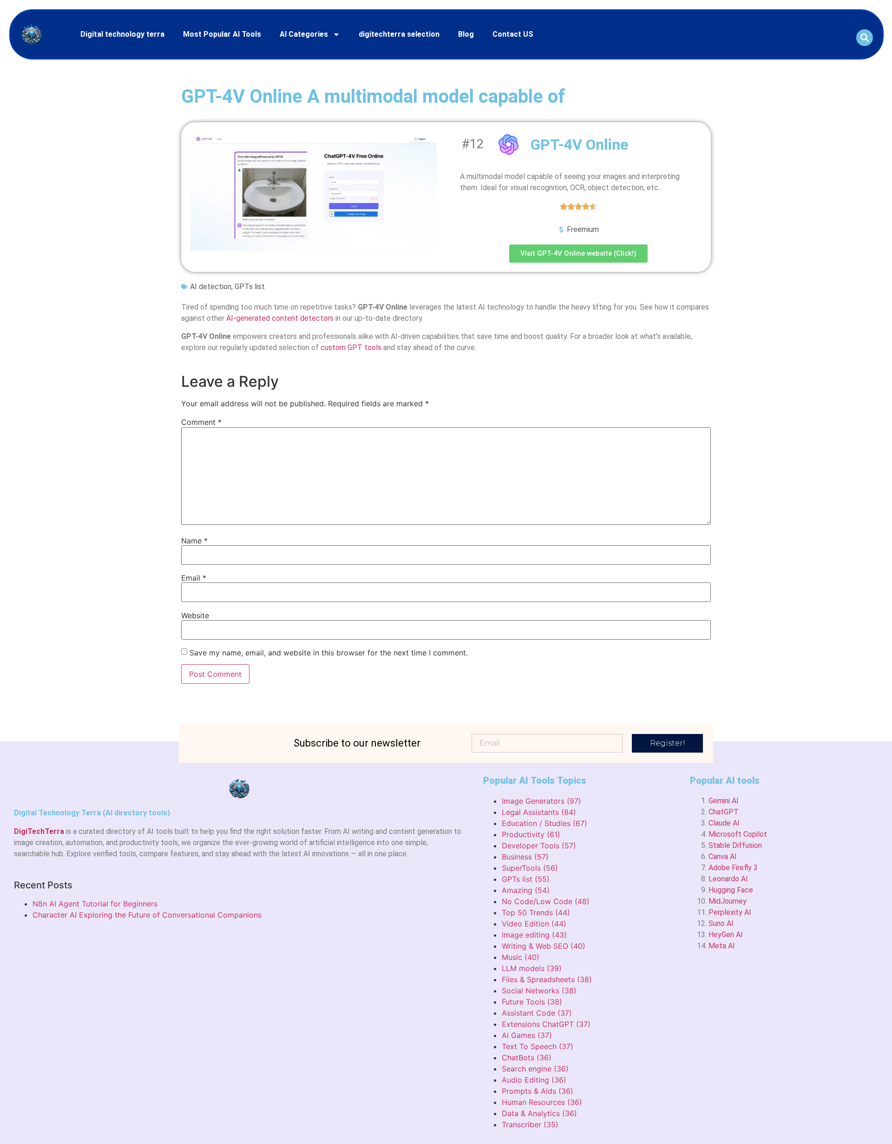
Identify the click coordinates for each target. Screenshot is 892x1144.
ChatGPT (723, 811)
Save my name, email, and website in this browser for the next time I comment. (329, 652)
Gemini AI (723, 800)
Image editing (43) (534, 934)
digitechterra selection (399, 34)
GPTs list (250, 286)
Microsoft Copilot (737, 834)
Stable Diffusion (735, 845)
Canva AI (722, 856)
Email (193, 578)
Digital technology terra (122, 34)
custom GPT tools (351, 347)
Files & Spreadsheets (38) (547, 979)
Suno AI (721, 923)
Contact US (512, 34)
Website (195, 615)
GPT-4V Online (579, 144)
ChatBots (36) (526, 1057)
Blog (466, 34)
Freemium (583, 229)
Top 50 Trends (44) (536, 912)
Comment (201, 422)
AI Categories (304, 34)
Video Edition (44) (534, 923)
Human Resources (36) (542, 1102)
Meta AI (721, 945)
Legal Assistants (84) (539, 812)
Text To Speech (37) (537, 1046)
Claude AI (724, 823)
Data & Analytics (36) (539, 1113)
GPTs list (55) (526, 879)
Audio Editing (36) (534, 1079)
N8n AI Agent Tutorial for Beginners (95, 903)
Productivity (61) (531, 834)
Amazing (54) (526, 890)
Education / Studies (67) (544, 823)
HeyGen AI (725, 934)
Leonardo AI (728, 878)
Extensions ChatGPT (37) (546, 1024)
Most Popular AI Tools (222, 34)
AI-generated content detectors (280, 318)
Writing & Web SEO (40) (543, 946)
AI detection (210, 286)
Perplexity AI (729, 912)
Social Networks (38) (539, 990)
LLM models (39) (532, 968)
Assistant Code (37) (537, 1013)
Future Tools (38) (532, 1001)
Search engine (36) (535, 1068)
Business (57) (525, 856)
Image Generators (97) (541, 801)
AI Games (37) (527, 1035)
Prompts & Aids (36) (537, 1091)
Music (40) (520, 957)
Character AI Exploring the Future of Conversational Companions (147, 914)
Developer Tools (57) (539, 845)
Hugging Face (730, 890)
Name (194, 540)
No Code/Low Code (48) (546, 901)
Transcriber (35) (530, 1124)
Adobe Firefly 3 (733, 867)
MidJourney (727, 901)
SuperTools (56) (530, 868)
